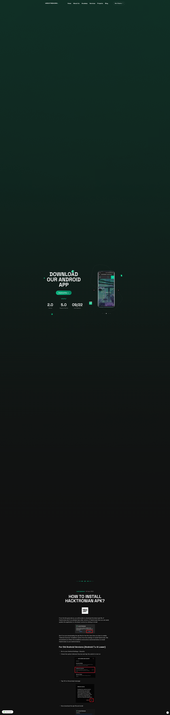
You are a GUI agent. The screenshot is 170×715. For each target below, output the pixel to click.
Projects (100, 3)
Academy (85, 3)
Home (69, 3)
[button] (102, 313)
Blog (106, 3)
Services (92, 3)
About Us (76, 3)
